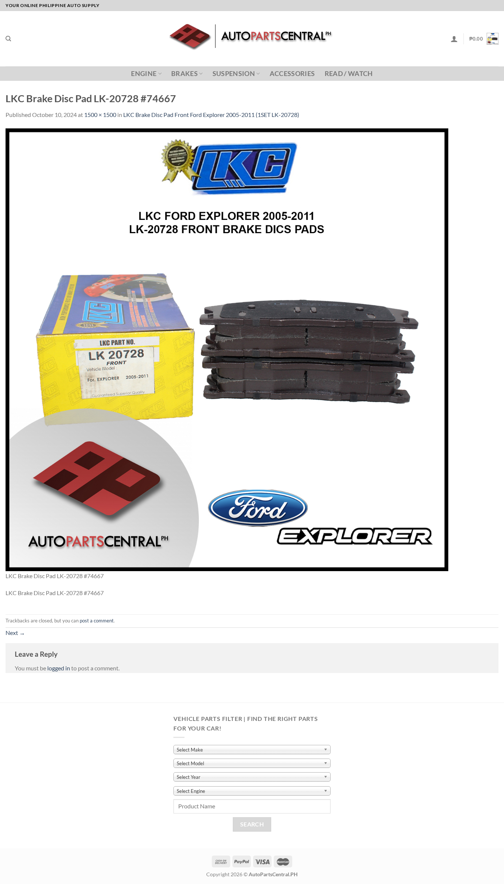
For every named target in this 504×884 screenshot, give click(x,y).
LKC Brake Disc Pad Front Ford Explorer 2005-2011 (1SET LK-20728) (211, 114)
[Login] (454, 39)
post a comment (97, 621)
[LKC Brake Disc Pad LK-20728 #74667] (227, 348)
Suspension (234, 73)
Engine (143, 73)
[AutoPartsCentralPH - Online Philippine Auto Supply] (252, 38)
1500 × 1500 (100, 114)
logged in (58, 667)
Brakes (184, 73)
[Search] (8, 39)
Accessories (292, 73)
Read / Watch (349, 73)
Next (15, 632)
